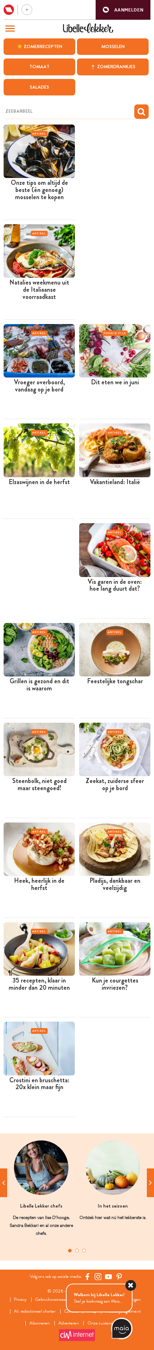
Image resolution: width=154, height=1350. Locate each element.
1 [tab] (70, 1250)
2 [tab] (77, 1250)
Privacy (20, 1299)
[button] (123, 10)
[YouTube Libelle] (108, 1276)
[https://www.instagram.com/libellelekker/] (98, 1276)
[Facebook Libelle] (87, 1276)
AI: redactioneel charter (35, 1311)
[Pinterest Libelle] (119, 1276)
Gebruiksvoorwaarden (54, 1299)
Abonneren (39, 1323)
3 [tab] (84, 1250)
